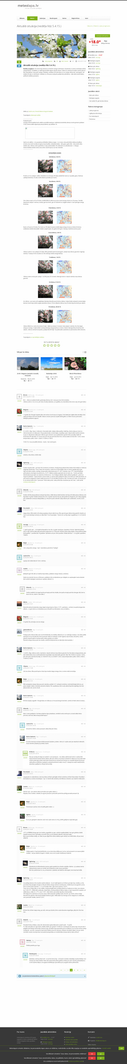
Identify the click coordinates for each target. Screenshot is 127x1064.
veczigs (25, 524)
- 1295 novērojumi (37, 602)
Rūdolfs (25, 920)
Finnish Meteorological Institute (44, 111)
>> (84, 970)
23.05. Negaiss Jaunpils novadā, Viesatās (28, 374)
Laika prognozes (104, 26)
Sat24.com (32, 111)
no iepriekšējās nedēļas (37, 337)
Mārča (25, 602)
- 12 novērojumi (36, 920)
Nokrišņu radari (69, 1037)
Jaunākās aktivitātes (96, 52)
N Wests (32, 752)
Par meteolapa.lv (94, 116)
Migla (47, 377)
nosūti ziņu (99, 1037)
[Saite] (28, 363)
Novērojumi (53, 18)
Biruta (25, 395)
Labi (121, 1048)
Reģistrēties (75, 18)
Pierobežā (26, 508)
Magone (25, 410)
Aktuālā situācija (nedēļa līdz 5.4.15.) (39, 65)
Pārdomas (92, 119)
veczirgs (98, 57)
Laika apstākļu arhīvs (71, 1044)
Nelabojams (33, 954)
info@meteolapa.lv (101, 1041)
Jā (100, 1054)
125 (57, 61)
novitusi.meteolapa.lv (29, 482)
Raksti (32, 18)
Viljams (25, 450)
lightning (26, 463)
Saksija (28, 940)
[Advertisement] (79, 8)
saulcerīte (26, 556)
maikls (25, 569)
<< (61, 970)
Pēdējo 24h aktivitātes (71, 1042)
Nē (92, 1054)
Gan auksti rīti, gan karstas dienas (98, 101)
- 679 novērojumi (40, 450)
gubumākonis (27, 630)
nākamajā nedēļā (35, 115)
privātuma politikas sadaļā (75, 1061)
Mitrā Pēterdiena (75, 373)
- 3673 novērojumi (38, 462)
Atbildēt (19, 401)
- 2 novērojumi (40, 409)
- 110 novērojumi (39, 395)
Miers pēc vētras (94, 66)
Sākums (22, 18)
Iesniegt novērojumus (102, 36)
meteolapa (99, 86)
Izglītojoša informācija (95, 113)
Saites (64, 18)
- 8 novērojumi (38, 543)
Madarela (23, 379)
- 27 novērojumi (38, 940)
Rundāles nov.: (95, 55)
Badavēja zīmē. (51, 373)
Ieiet (86, 18)
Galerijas (42, 18)
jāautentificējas (50, 976)
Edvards (25, 490)
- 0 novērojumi (40, 524)
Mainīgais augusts (95, 61)
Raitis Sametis (65, 61)
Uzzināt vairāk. (106, 1048)
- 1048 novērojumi (38, 508)
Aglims (28, 814)
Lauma (25, 786)
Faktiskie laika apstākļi (71, 1040)
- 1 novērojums (40, 426)
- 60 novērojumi (36, 490)
